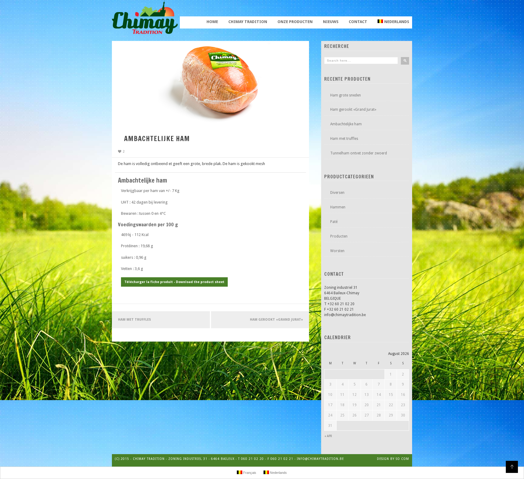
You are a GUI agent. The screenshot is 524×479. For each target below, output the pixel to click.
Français (249, 472)
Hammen (337, 207)
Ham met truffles (134, 320)
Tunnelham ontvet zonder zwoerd (358, 153)
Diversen (337, 193)
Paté (334, 222)
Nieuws (330, 21)
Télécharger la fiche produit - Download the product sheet (174, 282)
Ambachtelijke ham (346, 124)
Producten (339, 236)
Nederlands (396, 21)
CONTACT (358, 21)
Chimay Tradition (247, 21)
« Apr (328, 436)
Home (212, 21)
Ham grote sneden (345, 95)
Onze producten (295, 21)
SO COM (402, 458)
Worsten (337, 251)
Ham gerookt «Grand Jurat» (276, 320)
